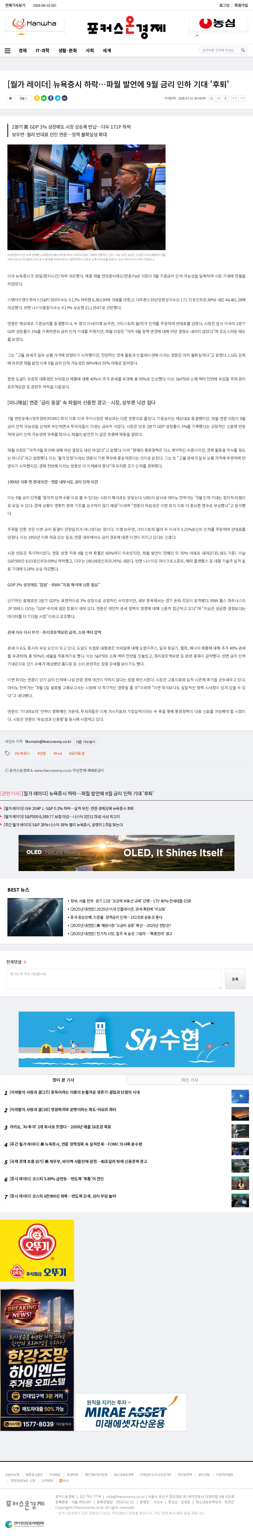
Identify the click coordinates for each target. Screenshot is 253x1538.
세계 (107, 50)
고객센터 (47, 1480)
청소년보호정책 (124, 1474)
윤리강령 (204, 1474)
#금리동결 (76, 753)
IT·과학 (42, 50)
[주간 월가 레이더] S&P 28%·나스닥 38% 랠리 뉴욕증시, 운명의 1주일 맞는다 (63, 824)
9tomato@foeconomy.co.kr (48, 741)
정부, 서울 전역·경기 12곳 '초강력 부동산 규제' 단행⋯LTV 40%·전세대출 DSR (130, 900)
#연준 (42, 753)
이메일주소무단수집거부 (155, 1474)
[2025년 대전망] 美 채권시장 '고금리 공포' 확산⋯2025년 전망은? (120, 925)
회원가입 (241, 5)
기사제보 (54, 1474)
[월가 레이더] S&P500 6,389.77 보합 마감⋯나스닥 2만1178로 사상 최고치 (62, 816)
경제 (23, 50)
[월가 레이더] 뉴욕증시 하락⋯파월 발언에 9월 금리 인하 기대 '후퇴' (118, 84)
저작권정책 (185, 1474)
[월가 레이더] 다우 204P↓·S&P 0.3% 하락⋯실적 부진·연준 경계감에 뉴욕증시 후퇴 (69, 808)
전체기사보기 (15, 5)
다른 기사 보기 (85, 741)
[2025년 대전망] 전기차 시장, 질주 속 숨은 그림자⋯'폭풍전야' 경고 (121, 933)
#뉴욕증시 (22, 753)
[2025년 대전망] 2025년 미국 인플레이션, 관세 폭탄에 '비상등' (118, 909)
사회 (90, 50)
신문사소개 (12, 1474)
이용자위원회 (224, 1474)
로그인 (224, 5)
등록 (235, 979)
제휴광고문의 (34, 1474)
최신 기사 (189, 1080)
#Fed (58, 753)
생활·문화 (67, 50)
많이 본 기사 (63, 1080)
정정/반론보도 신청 (22, 1480)
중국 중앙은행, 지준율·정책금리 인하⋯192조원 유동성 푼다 (116, 917)
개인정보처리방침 (95, 1474)
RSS (66, 1480)
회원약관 (72, 1474)
